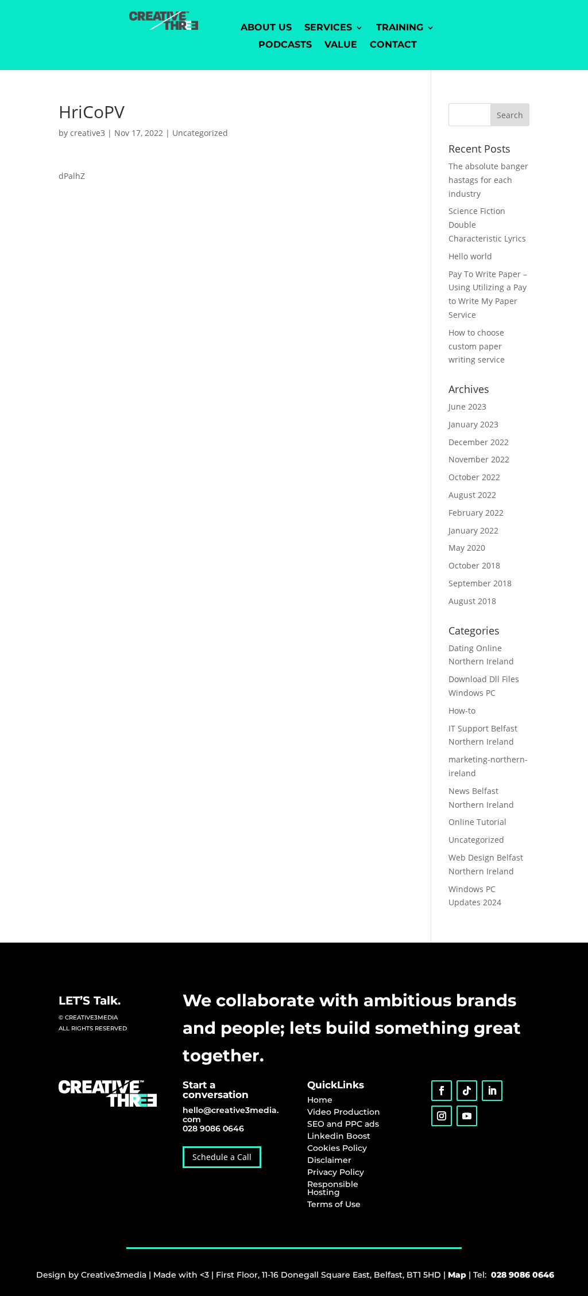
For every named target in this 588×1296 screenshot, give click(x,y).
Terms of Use (334, 1204)
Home (319, 1100)
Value (340, 45)
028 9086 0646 (213, 1128)
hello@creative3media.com (230, 1114)
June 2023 (467, 406)
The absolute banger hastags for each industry (488, 180)
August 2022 (472, 494)
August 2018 (472, 601)
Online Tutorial (477, 821)
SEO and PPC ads (343, 1124)
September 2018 (480, 583)
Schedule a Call (222, 1156)
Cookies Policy (337, 1148)
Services (328, 28)
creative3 (87, 132)
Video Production (343, 1112)
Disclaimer (329, 1160)
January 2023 (473, 424)
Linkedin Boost (338, 1136)
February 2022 (476, 512)
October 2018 (474, 565)
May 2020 (466, 547)
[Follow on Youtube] (467, 1116)
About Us (266, 28)
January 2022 (473, 530)
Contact (393, 45)
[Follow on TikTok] (467, 1090)
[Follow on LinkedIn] (492, 1090)
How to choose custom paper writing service (476, 346)
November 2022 (478, 459)
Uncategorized (200, 132)
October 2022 (474, 477)
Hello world (470, 256)
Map (457, 1275)
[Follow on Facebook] (441, 1090)
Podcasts (285, 45)
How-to (461, 710)
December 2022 (478, 442)
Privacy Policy (335, 1172)
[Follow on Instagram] (441, 1116)
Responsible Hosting (332, 1188)
